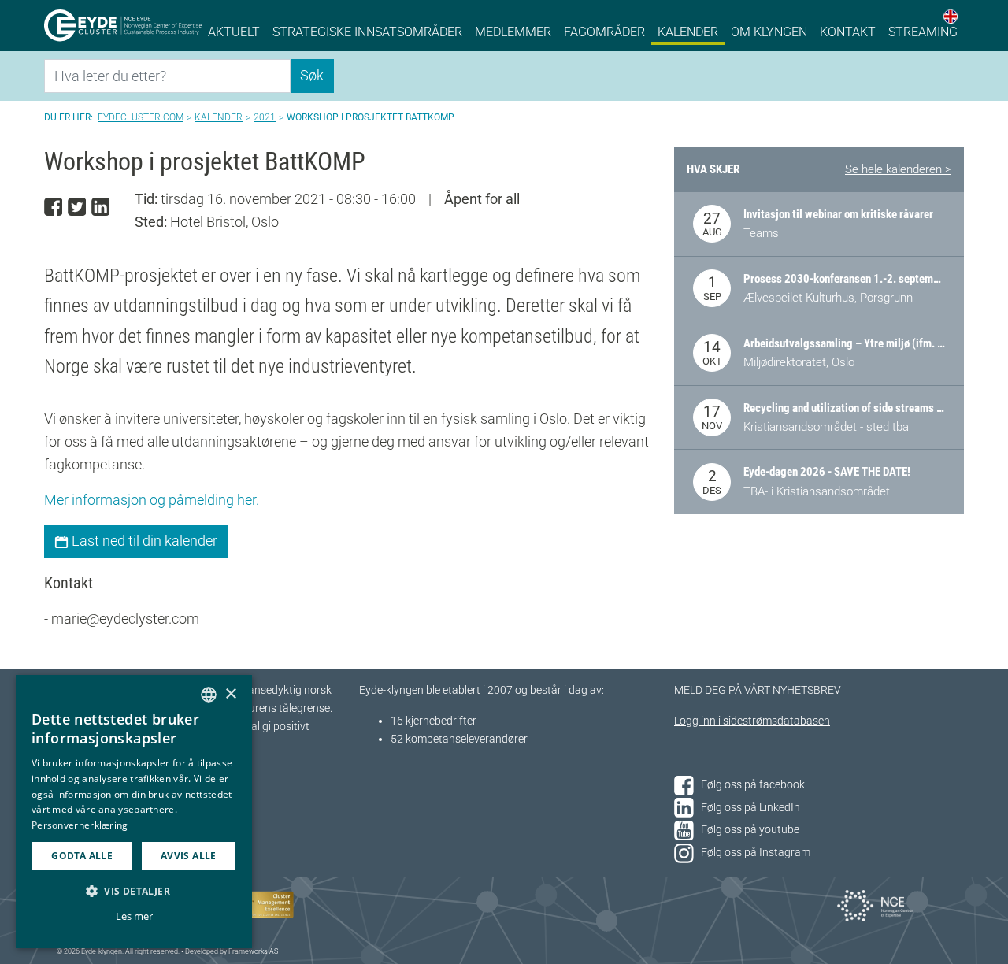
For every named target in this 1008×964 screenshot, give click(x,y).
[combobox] (209, 695)
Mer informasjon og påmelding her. (151, 499)
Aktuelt (234, 31)
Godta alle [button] (82, 855)
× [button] (230, 694)
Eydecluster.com (140, 117)
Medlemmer (513, 31)
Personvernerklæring (80, 825)
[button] (134, 890)
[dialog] (134, 811)
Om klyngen (769, 31)
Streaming (923, 31)
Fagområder (604, 31)
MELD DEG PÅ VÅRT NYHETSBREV (757, 690)
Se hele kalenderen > (898, 169)
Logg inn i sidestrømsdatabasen (752, 721)
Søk (312, 75)
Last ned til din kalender (143, 540)
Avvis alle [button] (189, 855)
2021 (265, 117)
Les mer (134, 916)
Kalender (688, 31)
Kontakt (848, 31)
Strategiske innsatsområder (367, 31)
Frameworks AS (253, 951)
